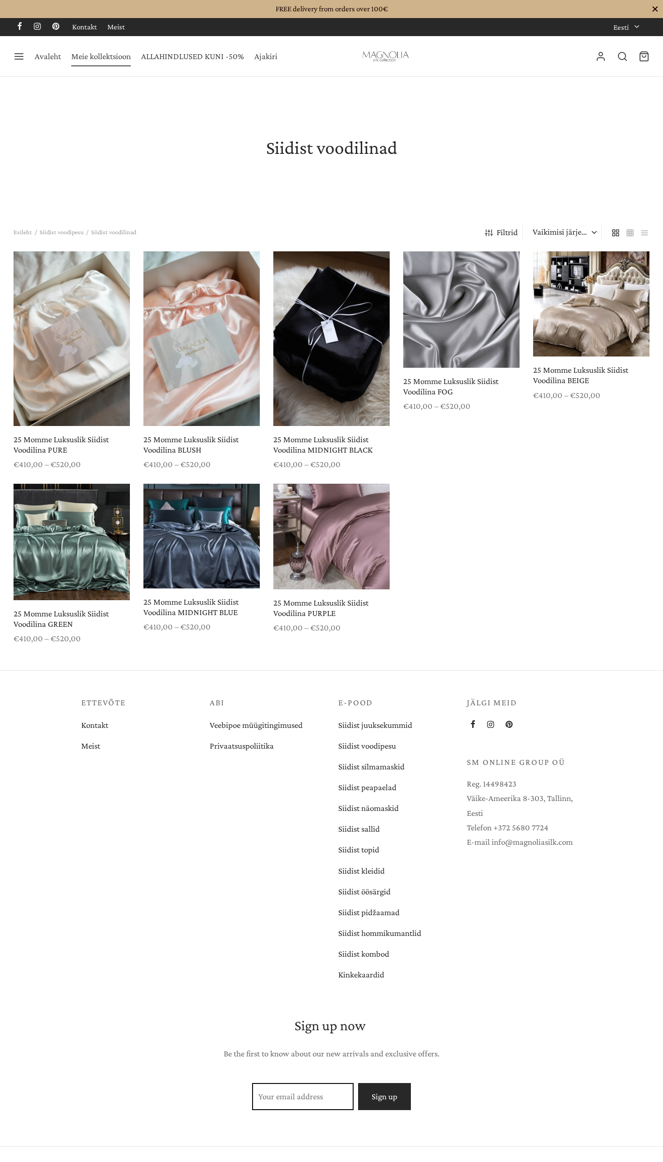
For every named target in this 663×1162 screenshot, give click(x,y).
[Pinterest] (56, 27)
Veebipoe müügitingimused (256, 725)
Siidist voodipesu (61, 232)
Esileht (23, 232)
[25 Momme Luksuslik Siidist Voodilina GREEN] (72, 542)
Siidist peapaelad (367, 787)
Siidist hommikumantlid (379, 933)
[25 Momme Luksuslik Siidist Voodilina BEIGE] (591, 303)
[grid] (616, 232)
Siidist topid (358, 849)
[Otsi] (622, 56)
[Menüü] (19, 56)
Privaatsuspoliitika (242, 745)
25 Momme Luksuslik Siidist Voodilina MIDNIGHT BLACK (323, 444)
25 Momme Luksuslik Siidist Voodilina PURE (61, 444)
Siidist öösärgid (364, 891)
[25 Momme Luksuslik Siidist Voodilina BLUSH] (201, 338)
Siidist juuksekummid (375, 725)
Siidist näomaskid (368, 808)
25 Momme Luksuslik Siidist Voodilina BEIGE (580, 375)
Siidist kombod (363, 953)
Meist (116, 27)
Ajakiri (265, 56)
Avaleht (48, 56)
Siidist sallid (359, 828)
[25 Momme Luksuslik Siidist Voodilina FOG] (461, 309)
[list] (644, 232)
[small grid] (630, 232)
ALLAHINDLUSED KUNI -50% (192, 56)
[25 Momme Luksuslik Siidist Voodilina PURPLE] (331, 536)
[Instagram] (37, 27)
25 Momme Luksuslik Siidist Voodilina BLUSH (191, 444)
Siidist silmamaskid (371, 766)
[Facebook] (20, 27)
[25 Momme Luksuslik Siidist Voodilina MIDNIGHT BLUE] (201, 536)
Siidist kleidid (361, 870)
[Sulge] (655, 8)
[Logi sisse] (600, 56)
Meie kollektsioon (101, 56)
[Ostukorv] (644, 56)
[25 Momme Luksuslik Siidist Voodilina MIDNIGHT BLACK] (331, 338)
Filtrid (507, 232)
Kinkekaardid (361, 974)
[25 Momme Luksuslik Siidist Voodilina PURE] (72, 338)
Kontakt (84, 27)
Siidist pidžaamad (369, 912)
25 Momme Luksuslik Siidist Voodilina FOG (450, 386)
